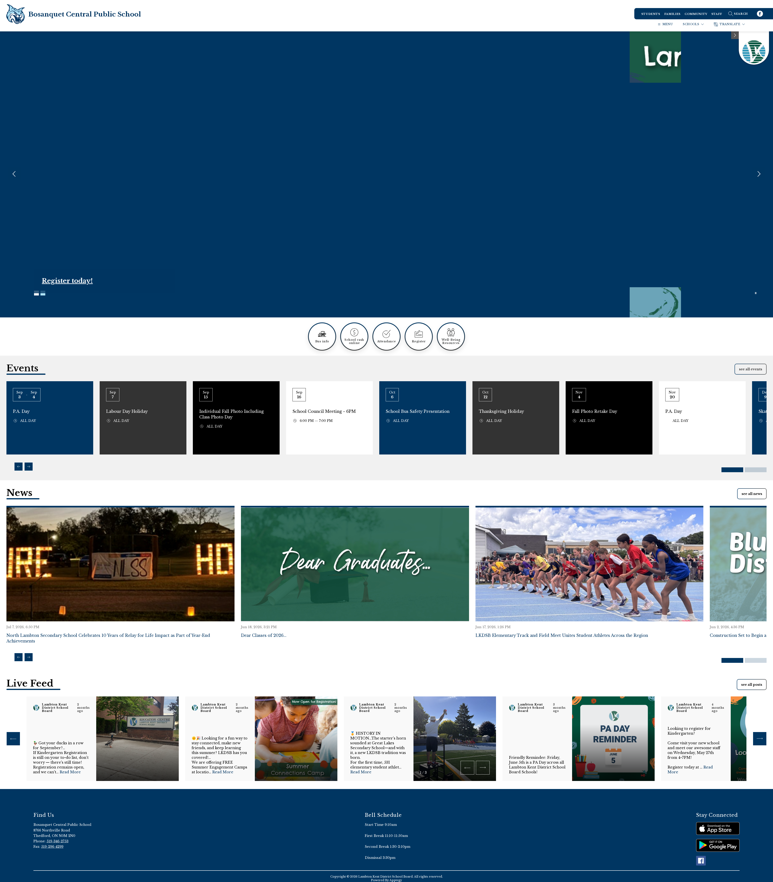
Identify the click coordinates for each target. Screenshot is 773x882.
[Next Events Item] (29, 467)
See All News (752, 494)
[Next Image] (758, 174)
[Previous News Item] (18, 657)
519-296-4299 (52, 847)
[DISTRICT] (754, 48)
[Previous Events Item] (18, 467)
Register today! (67, 281)
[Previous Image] (14, 174)
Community (696, 14)
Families (672, 14)
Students (650, 14)
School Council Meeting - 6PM (324, 411)
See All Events (750, 369)
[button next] (483, 768)
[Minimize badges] (735, 35)
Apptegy (396, 880)
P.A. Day (21, 411)
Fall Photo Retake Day (594, 411)
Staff (716, 14)
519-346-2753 (57, 841)
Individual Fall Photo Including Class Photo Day (231, 414)
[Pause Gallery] (755, 293)
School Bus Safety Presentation (418, 411)
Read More (70, 772)
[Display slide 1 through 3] (732, 660)
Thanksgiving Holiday (501, 411)
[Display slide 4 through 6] (756, 660)
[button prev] (13, 739)
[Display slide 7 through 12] (756, 469)
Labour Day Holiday (127, 411)
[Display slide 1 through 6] (732, 469)
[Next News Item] (29, 657)
